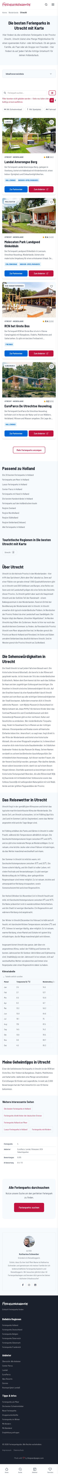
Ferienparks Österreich (11, 1338)
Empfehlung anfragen (10, 1432)
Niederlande (13, 12)
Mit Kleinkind (7, 1428)
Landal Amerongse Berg (21, 162)
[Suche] (46, 4)
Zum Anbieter (39, 189)
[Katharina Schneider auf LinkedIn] (35, 1284)
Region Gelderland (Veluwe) (14, 522)
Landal (5, 1370)
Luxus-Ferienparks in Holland (14, 484)
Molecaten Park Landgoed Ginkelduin (22, 244)
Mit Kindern (6, 1423)
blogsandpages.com (35, 1458)
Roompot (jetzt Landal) (11, 1387)
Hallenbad (10, 180)
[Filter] (52, 92)
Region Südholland (10, 517)
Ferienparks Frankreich (11, 1347)
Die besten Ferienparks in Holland (17, 1108)
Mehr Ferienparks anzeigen (29, 450)
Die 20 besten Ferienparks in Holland (18, 475)
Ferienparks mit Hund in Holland (15, 493)
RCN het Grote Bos (17, 326)
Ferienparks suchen (29, 1207)
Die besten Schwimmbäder (13, 1406)
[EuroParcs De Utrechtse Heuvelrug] (29, 379)
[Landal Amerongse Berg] (29, 135)
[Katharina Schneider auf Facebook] (22, 1284)
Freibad (9, 344)
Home (4, 12)
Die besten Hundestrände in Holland (17, 498)
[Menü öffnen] (53, 4)
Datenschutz (19, 1450)
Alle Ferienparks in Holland (13, 527)
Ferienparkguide (16, 4)
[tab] (52, 100)
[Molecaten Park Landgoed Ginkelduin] (29, 215)
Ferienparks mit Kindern (41, 1129)
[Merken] (51, 122)
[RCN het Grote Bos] (29, 299)
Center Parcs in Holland (12, 489)
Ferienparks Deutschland (12, 1329)
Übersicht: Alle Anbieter (11, 1361)
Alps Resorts (7, 1379)
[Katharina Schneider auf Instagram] (29, 1284)
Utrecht (8, 157)
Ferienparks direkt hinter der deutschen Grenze (23, 1115)
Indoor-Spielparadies (28, 180)
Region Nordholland (10, 512)
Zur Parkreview (16, 189)
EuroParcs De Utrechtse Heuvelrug (28, 406)
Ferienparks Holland (10, 1325)
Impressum (6, 1450)
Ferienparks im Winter (11, 1419)
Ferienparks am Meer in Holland (15, 479)
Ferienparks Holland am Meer (15, 1122)
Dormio (5, 1383)
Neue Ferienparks (9, 1410)
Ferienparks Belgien (10, 1334)
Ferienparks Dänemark (11, 1342)
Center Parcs (7, 1365)
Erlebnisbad (11, 264)
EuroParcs (6, 1374)
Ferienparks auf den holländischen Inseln (19, 503)
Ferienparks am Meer (10, 1402)
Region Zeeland (9, 508)
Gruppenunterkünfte (10, 1415)
